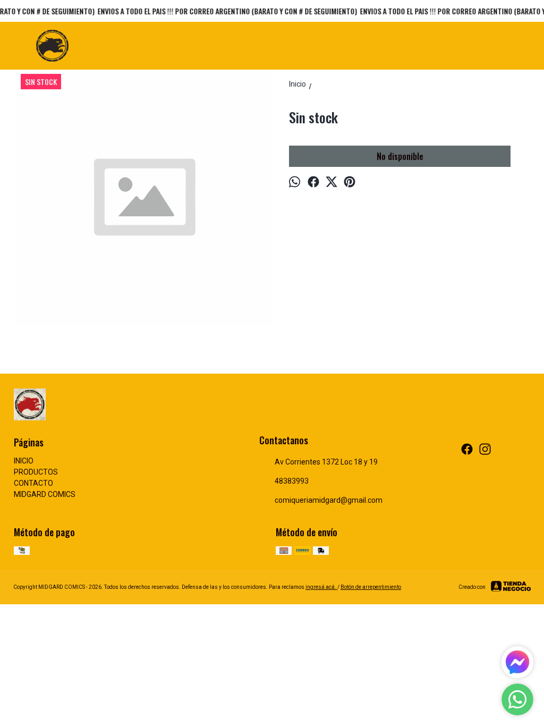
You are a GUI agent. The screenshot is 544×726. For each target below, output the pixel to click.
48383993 (292, 481)
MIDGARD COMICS (44, 494)
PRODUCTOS (36, 472)
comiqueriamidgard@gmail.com (328, 500)
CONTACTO (33, 483)
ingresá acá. (321, 587)
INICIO (23, 461)
